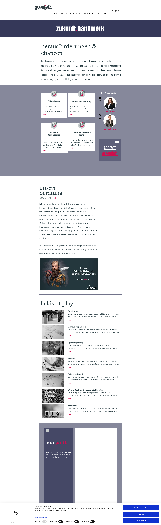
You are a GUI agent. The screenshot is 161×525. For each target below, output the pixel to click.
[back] (47, 430)
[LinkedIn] (118, 11)
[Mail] (100, 101)
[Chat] (117, 142)
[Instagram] (116, 11)
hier (75, 253)
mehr (44, 114)
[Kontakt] (113, 10)
